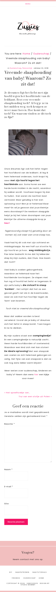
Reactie (9, 424)
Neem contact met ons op (28, 559)
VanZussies (28, 24)
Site (6, 503)
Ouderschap (15, 68)
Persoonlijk (27, 68)
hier (36, 374)
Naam (8, 469)
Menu (28, 4)
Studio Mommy (28, 585)
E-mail (8, 486)
